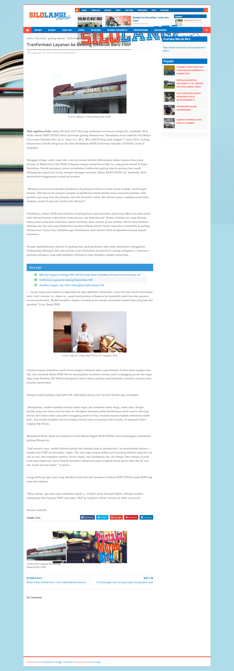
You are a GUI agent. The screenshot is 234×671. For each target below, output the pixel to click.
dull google (95, 662)
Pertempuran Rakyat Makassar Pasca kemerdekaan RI (189, 97)
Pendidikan (141, 30)
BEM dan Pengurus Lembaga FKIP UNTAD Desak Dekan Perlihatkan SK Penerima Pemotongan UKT (90, 274)
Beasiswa (160, 30)
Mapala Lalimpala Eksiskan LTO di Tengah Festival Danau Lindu (190, 83)
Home (30, 38)
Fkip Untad (40, 38)
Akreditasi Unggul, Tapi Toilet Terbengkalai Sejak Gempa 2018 (71, 285)
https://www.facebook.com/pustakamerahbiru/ (184, 49)
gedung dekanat (56, 38)
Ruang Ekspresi (117, 30)
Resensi (96, 30)
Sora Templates (45, 662)
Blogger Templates (64, 662)
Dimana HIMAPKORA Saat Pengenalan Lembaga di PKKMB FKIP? (190, 70)
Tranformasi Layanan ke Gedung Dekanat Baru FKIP (66, 280)
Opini (81, 30)
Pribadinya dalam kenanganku (187, 108)
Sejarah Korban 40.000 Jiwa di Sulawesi (189, 121)
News (38, 30)
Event (52, 30)
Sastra (66, 30)
